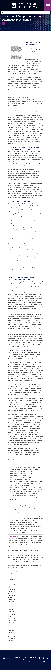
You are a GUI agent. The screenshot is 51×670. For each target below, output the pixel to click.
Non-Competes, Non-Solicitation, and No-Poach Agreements (12, 619)
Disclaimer (20, 662)
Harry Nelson (11, 536)
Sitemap (31, 662)
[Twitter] (47, 658)
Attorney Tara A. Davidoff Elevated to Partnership (12, 581)
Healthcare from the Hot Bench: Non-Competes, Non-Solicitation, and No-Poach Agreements (12, 633)
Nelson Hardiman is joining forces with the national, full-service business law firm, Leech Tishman (12, 595)
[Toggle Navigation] (47, 5)
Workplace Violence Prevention (11, 609)
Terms (26, 662)
